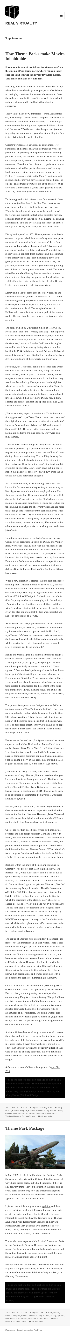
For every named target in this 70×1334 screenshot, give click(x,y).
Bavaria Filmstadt (35, 1110)
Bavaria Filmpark (19, 1110)
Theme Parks (50, 1113)
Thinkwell (45, 1233)
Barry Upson (53, 1313)
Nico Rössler (19, 1113)
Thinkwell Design (13, 1116)
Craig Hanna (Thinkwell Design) (22, 1095)
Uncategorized (46, 1107)
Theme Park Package (24, 1128)
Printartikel (30, 1113)
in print (43, 1257)
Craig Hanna (50, 1110)
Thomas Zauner (29, 1116)
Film (41, 1313)
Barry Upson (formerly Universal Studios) (34, 1091)
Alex (25, 1107)
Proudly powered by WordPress (29, 1330)
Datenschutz (10, 1330)
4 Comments (46, 1116)
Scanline (40, 1113)
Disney (60, 1110)
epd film (8, 1113)
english (35, 1107)
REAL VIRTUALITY (21, 23)
